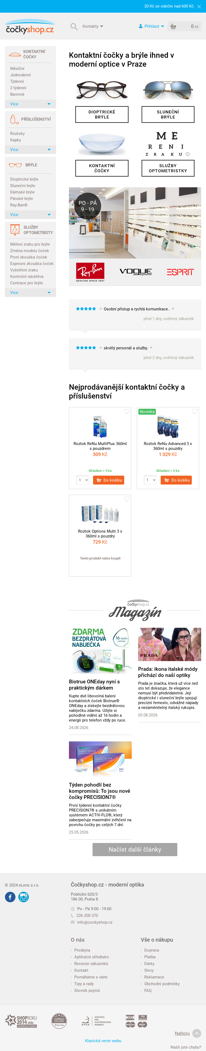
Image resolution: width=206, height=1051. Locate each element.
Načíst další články (135, 849)
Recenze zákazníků (91, 963)
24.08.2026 (78, 727)
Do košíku (112, 480)
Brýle (31, 165)
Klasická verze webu (103, 1040)
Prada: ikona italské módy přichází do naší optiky (167, 672)
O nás (77, 940)
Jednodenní (20, 75)
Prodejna (82, 950)
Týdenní (17, 81)
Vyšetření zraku (24, 270)
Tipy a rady (84, 983)
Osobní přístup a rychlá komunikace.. (146, 313)
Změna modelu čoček (29, 250)
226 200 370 (87, 915)
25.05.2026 (78, 832)
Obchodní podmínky (162, 983)
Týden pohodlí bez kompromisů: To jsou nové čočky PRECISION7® (99, 791)
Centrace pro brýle (26, 283)
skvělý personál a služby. (146, 352)
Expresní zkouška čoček (31, 263)
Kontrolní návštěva (26, 276)
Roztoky (17, 133)
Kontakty (91, 26)
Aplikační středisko (91, 957)
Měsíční (17, 68)
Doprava (151, 950)
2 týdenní (18, 87)
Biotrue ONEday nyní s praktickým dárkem (94, 685)
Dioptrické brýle (24, 179)
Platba (150, 957)
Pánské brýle (21, 198)
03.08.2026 (147, 715)
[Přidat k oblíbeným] (127, 412)
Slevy (149, 970)
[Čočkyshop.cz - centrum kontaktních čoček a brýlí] (30, 26)
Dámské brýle (22, 192)
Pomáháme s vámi (91, 977)
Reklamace (154, 977)
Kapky (15, 140)
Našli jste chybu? (186, 1047)
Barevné (17, 94)
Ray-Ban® (19, 205)
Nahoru (182, 1033)
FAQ (148, 990)
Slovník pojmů (87, 990)
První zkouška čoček (28, 257)
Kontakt (81, 970)
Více (14, 104)
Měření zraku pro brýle (30, 244)
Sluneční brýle (22, 185)
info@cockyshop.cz (94, 922)
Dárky (149, 963)
